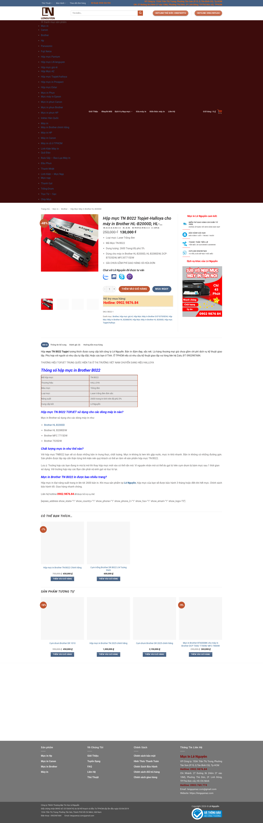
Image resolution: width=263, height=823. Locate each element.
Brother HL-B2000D (54, 425)
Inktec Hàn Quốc (50, 118)
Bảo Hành (60, 3)
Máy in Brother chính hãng (55, 127)
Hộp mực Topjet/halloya (54, 76)
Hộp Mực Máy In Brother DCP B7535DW (151, 316)
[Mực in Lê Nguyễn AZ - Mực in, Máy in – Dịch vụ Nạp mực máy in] (53, 13)
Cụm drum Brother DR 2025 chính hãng (154, 643)
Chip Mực (46, 199)
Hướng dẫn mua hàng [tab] (93, 345)
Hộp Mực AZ (47, 71)
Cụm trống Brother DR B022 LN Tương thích (108, 569)
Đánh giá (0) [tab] (75, 345)
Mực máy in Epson (51, 96)
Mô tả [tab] (44, 345)
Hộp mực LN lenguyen (53, 62)
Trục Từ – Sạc (48, 194)
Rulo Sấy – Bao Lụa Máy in (55, 158)
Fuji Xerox (46, 51)
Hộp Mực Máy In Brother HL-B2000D (86, 209)
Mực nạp (46, 177)
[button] (212, 111)
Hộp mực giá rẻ (126, 316)
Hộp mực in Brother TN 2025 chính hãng (108, 643)
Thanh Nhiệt (47, 168)
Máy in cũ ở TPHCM (51, 143)
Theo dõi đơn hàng (78, 3)
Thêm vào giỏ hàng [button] (62, 579)
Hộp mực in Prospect (52, 82)
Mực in (55, 209)
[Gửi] (140, 13)
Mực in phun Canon (51, 101)
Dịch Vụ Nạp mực (122, 111)
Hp (42, 40)
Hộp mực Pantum (50, 56)
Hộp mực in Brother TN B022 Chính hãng (62, 567)
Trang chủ (45, 209)
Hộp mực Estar (49, 87)
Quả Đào (45, 152)
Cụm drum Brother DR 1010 (62, 643)
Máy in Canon (48, 138)
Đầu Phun (46, 163)
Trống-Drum (47, 188)
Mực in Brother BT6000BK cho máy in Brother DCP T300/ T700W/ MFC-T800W (200, 644)
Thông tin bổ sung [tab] (58, 345)
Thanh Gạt (46, 183)
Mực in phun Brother (52, 107)
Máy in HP (46, 132)
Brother (45, 35)
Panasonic (46, 46)
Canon (44, 29)
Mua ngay (161, 289)
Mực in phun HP (49, 112)
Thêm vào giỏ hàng (134, 289)
